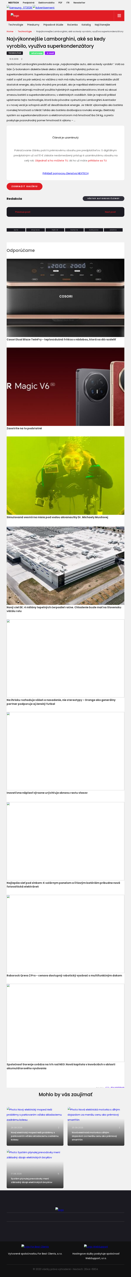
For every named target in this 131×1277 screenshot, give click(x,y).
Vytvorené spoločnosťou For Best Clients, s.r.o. (35, 1253)
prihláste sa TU (97, 160)
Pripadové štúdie (53, 24)
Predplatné (28, 2)
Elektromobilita (46, 2)
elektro (113, 230)
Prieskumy (33, 24)
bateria (74, 230)
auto (16, 230)
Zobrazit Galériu (24, 186)
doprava (35, 230)
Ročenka (72, 24)
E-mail (50, 53)
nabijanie (94, 230)
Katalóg (86, 24)
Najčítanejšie (102, 24)
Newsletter (79, 2)
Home (10, 31)
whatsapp (36, 53)
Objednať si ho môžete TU (51, 160)
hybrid (55, 230)
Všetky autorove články (104, 198)
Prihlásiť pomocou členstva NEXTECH (66, 173)
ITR (67, 2)
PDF (60, 2)
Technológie (15, 24)
